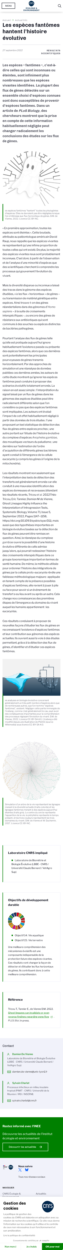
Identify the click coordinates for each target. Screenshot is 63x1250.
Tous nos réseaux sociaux (31, 1176)
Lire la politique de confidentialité (19, 1235)
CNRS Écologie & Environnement (12, 1195)
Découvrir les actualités (22, 1146)
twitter (20, 1170)
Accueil (7, 20)
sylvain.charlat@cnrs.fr (24, 1100)
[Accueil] (31, 6)
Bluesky (26, 1170)
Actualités (21, 20)
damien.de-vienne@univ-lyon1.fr (29, 1071)
